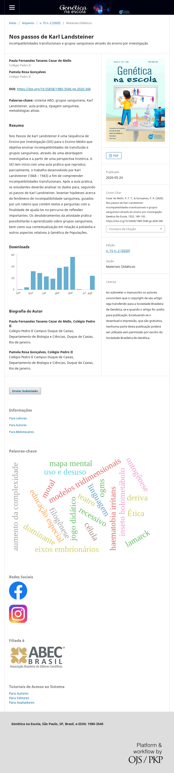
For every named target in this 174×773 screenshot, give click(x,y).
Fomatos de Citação (122, 229)
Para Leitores (18, 418)
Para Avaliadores (21, 702)
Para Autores (18, 425)
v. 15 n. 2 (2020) (50, 23)
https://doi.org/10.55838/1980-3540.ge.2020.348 (54, 89)
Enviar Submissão (25, 391)
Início (12, 23)
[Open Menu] (12, 7)
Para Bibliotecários (21, 432)
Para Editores (19, 698)
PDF (115, 156)
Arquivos (28, 23)
